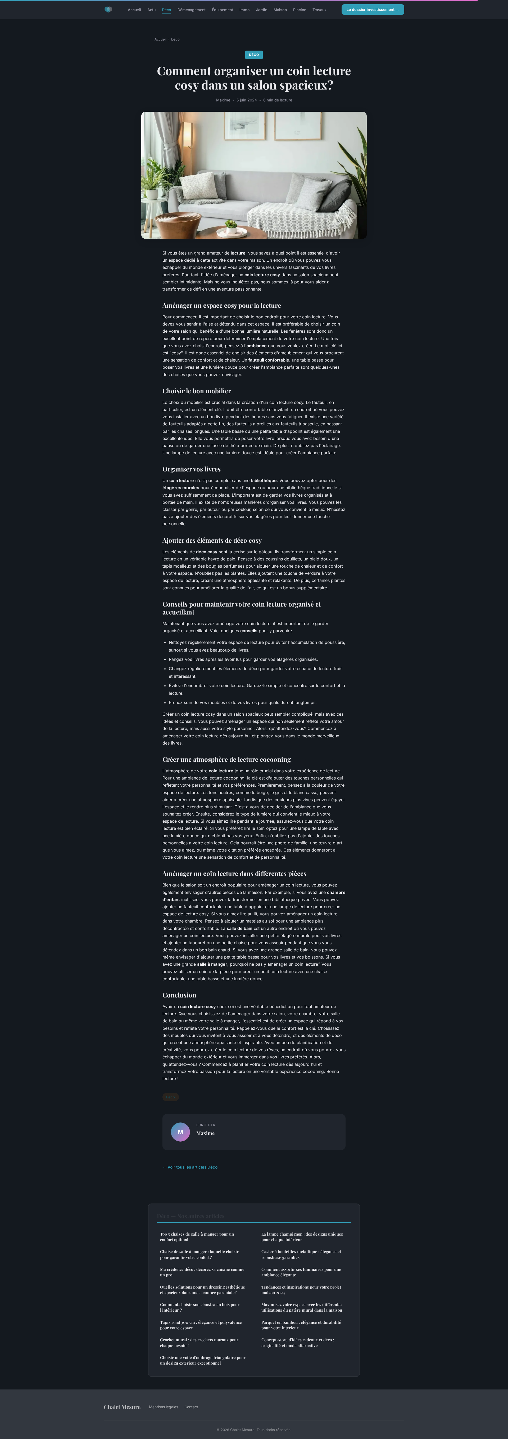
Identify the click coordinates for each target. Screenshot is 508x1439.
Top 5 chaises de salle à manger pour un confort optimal (197, 1236)
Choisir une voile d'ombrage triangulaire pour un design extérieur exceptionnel (203, 1360)
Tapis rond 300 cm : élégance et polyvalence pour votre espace (201, 1325)
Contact (191, 1407)
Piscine (299, 9)
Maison (280, 9)
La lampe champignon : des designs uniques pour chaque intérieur (302, 1236)
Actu (151, 9)
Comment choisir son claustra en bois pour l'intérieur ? (199, 1307)
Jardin (261, 9)
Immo (244, 9)
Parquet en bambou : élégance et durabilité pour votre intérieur (301, 1325)
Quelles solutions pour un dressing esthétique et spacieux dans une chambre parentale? (202, 1289)
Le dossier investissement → (373, 9)
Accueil (134, 9)
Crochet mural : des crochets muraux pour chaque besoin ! (199, 1342)
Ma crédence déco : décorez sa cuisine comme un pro (202, 1272)
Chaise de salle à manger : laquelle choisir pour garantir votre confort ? (199, 1254)
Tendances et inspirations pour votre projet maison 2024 (301, 1289)
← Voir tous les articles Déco (189, 1167)
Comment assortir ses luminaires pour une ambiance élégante (301, 1272)
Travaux (319, 9)
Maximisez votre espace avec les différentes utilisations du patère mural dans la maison (301, 1307)
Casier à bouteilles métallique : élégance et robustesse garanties (301, 1254)
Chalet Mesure (122, 1406)
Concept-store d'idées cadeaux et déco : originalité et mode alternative (297, 1342)
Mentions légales (163, 1407)
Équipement (222, 9)
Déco (166, 9)
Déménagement (192, 9)
